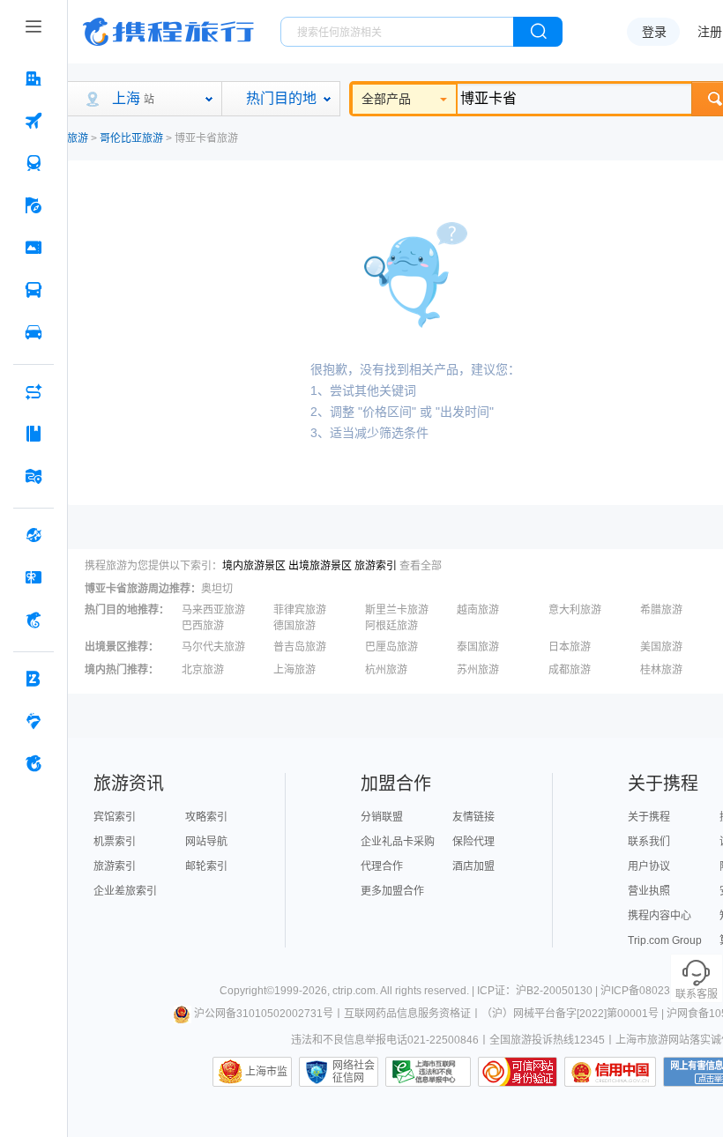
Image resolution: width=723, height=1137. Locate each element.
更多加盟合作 (392, 891)
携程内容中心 (659, 916)
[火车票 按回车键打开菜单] (33, 163)
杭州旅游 (386, 670)
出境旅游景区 (320, 566)
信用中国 (610, 1072)
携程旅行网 (168, 32)
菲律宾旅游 (299, 610)
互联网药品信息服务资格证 (407, 1013)
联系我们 (649, 842)
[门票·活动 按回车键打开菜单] (33, 247)
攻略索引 (206, 817)
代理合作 (382, 866)
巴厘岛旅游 (391, 647)
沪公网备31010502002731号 (263, 1013)
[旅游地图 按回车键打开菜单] (33, 475)
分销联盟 (382, 817)
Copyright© (247, 991)
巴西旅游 (203, 626)
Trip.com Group (665, 940)
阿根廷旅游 (391, 626)
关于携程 (649, 817)
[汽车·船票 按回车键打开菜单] (33, 289)
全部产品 (386, 99)
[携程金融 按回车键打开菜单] (33, 619)
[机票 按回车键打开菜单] (33, 120)
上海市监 (266, 1072)
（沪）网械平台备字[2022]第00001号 (570, 1013)
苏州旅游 (478, 670)
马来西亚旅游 (213, 610)
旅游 (77, 138)
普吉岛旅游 (299, 647)
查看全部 (420, 566)
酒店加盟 (473, 866)
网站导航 (206, 842)
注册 (709, 32)
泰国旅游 (478, 647)
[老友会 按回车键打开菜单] (33, 720)
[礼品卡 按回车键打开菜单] (33, 577)
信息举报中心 (428, 1072)
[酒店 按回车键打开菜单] (33, 78)
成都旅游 (569, 670)
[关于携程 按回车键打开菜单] (33, 763)
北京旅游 (203, 670)
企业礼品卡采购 (398, 842)
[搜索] (538, 32)
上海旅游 (294, 670)
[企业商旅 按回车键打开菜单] (33, 678)
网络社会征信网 (353, 1071)
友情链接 (473, 817)
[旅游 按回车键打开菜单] (33, 205)
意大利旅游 (574, 610)
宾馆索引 (114, 817)
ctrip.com (354, 991)
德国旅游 (294, 626)
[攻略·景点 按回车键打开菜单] (33, 433)
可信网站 (517, 1072)
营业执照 (649, 891)
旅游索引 (375, 566)
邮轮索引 (206, 866)
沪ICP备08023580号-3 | (658, 991)
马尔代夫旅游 (213, 647)
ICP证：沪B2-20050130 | (538, 991)
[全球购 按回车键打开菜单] (33, 535)
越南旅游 (478, 610)
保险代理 (473, 842)
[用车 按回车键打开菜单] (33, 332)
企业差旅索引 (125, 891)
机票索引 (114, 842)
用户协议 (649, 866)
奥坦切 (217, 589)
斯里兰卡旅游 (397, 610)
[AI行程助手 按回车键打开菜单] (33, 391)
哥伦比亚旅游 (131, 138)
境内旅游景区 (254, 566)
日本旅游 (569, 647)
